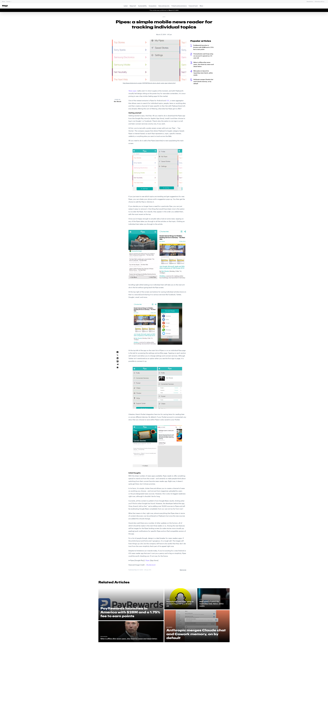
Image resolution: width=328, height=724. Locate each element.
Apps (164, 17)
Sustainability (142, 6)
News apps (132, 91)
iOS (167, 100)
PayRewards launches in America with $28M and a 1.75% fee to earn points (203, 47)
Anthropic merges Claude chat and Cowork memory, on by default (203, 81)
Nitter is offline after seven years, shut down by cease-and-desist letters (203, 64)
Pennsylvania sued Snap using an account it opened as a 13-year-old (203, 56)
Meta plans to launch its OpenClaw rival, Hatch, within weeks (203, 73)
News (3, 1)
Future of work (193, 6)
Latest (126, 6)
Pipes (147, 560)
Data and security (163, 6)
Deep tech (133, 6)
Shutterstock (150, 565)
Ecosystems (152, 6)
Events (8, 1)
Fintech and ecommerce (179, 6)
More (201, 6)
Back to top (183, 570)
